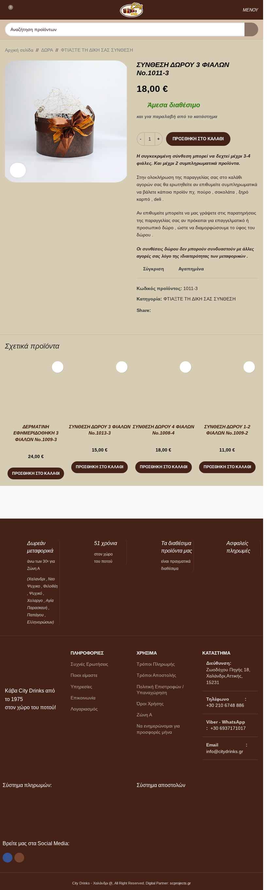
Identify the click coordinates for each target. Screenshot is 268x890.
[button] (36, 473)
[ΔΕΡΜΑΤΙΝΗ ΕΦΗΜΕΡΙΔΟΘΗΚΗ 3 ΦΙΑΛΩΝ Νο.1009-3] (36, 389)
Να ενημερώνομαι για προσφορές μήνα (158, 728)
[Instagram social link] (19, 858)
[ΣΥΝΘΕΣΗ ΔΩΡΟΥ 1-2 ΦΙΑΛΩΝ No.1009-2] (227, 389)
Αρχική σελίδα (19, 50)
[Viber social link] (171, 310)
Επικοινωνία (83, 697)
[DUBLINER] (228, 502)
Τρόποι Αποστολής (156, 675)
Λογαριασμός (84, 708)
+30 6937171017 (228, 728)
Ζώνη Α (144, 714)
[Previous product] (239, 50)
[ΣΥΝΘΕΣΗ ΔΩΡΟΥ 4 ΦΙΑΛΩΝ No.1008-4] (163, 389)
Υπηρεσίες (81, 686)
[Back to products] (246, 50)
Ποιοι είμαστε (84, 675)
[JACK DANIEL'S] (99, 502)
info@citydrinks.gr (224, 751)
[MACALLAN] (35, 502)
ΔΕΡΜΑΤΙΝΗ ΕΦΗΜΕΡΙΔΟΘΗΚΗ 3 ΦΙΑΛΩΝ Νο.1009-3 (36, 433)
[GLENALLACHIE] (164, 502)
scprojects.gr (180, 883)
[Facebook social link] (155, 310)
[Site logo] (131, 9)
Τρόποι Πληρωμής (156, 664)
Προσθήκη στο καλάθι (198, 138)
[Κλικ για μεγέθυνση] (18, 170)
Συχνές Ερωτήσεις (89, 664)
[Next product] (254, 50)
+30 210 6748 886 (225, 705)
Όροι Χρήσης (150, 703)
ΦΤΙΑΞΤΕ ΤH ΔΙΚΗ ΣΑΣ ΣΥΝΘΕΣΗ (97, 50)
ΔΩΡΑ (47, 50)
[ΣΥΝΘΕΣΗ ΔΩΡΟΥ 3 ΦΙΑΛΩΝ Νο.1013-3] (99, 389)
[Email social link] (163, 310)
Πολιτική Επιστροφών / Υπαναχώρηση (160, 689)
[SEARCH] (251, 29)
